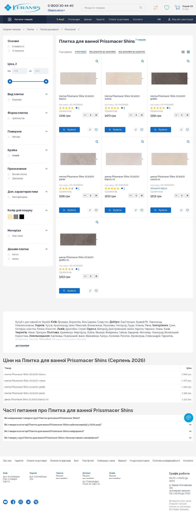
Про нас (7, 460)
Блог (76, 460)
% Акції (60, 19)
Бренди (88, 19)
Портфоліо (88, 460)
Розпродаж (74, 19)
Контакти (138, 19)
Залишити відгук (158, 188)
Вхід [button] (174, 19)
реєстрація (187, 19)
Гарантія (100, 19)
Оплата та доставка (119, 19)
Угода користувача (139, 460)
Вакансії (122, 460)
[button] (188, 417)
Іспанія (15, 155)
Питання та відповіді (60, 460)
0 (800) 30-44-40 (61, 5)
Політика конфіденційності (166, 460)
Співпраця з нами (106, 460)
